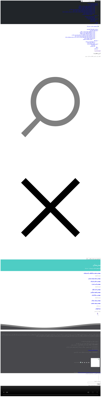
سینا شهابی (97, 308)
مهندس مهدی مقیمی (95, 303)
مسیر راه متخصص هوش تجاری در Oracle (86, 7)
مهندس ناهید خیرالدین (95, 292)
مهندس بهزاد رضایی (95, 300)
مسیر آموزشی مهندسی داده (89, 12)
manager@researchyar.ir (93, 350)
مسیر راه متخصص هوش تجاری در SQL (87, 5)
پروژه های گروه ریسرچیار (90, 16)
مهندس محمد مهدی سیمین (94, 278)
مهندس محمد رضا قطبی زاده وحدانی (92, 273)
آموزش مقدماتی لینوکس (87, 14)
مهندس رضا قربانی (96, 295)
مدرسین (96, 23)
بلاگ (97, 22)
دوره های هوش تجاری (90, 17)
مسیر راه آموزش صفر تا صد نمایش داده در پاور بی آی (84, 10)
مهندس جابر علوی (96, 289)
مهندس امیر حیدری (96, 284)
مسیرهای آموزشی (94, 4)
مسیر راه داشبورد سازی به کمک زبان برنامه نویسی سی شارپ (82, 9)
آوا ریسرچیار (92, 21)
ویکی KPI (93, 19)
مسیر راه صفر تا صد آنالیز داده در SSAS (87, 8)
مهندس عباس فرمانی (95, 281)
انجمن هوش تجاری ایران (93, 18)
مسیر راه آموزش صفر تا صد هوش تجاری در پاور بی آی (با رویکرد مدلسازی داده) (78, 11)
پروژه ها (96, 15)
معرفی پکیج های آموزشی (92, 3)
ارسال (99, 384)
